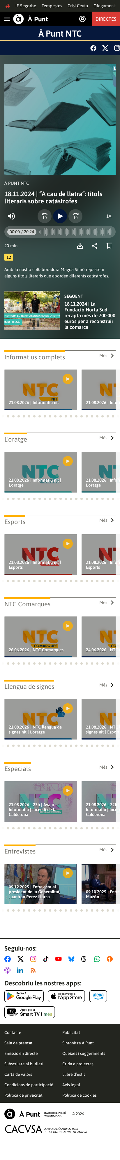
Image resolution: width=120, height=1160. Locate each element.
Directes (106, 18)
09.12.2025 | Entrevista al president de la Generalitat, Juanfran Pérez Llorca (34, 891)
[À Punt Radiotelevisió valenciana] (35, 1114)
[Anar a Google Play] (24, 996)
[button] (3, 416)
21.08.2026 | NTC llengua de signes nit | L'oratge (35, 729)
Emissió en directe (21, 1053)
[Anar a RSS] (34, 970)
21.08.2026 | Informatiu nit (34, 402)
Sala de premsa (18, 1043)
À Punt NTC (60, 33)
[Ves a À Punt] (30, 19)
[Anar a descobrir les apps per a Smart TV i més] (29, 1012)
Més (103, 355)
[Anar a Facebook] (8, 958)
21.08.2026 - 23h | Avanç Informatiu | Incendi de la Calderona (33, 809)
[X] (105, 48)
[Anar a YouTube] (59, 958)
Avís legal (71, 1084)
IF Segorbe (25, 5)
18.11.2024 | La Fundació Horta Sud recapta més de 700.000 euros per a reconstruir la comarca (89, 315)
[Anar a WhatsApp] (98, 958)
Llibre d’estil (73, 1074)
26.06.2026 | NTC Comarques (36, 649)
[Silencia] (11, 216)
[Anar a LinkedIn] (21, 970)
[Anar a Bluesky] (72, 958)
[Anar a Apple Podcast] (8, 970)
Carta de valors (18, 1074)
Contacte (12, 1032)
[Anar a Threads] (85, 958)
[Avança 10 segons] (75, 216)
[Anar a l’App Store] (66, 996)
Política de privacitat (23, 1095)
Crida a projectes (77, 1064)
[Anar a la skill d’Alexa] (98, 996)
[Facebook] (93, 48)
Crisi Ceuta (78, 5)
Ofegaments (105, 5)
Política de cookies (79, 1095)
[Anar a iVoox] (111, 958)
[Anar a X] (21, 958)
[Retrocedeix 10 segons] (45, 216)
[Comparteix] (96, 246)
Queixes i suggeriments (83, 1053)
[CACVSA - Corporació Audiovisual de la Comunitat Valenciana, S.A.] (46, 1129)
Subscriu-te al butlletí (23, 1064)
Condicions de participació (28, 1084)
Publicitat (71, 1032)
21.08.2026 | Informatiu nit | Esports (35, 565)
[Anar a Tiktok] (47, 958)
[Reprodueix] (60, 216)
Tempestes (52, 5)
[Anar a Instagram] (34, 958)
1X (108, 216)
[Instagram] (117, 48)
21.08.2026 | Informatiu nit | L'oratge (35, 482)
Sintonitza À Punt (78, 1043)
